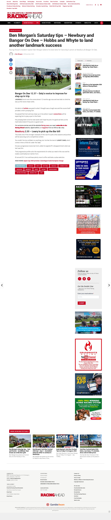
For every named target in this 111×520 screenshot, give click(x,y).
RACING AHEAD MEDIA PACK (47, 481)
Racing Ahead (53, 169)
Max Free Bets (54, 1)
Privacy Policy (77, 475)
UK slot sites (77, 485)
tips (41, 173)
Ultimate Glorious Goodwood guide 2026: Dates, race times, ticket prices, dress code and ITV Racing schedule (91, 91)
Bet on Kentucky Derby (74, 4)
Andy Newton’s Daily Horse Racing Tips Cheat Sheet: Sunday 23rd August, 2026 (90, 66)
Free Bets (46, 1)
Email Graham (43, 479)
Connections (64, 166)
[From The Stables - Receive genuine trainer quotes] (88, 249)
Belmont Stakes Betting (28, 6)
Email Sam (9, 492)
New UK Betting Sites (12, 4)
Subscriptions (68, 22)
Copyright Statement (79, 481)
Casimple (62, 1)
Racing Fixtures (46, 22)
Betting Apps (31, 1)
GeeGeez (76, 496)
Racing (43, 125)
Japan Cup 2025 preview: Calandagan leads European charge (43, 161)
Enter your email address (85, 293)
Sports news (77, 500)
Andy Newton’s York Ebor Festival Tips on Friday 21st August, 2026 (66, 450)
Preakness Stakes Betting (13, 6)
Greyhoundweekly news (79, 488)
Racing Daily (77, 492)
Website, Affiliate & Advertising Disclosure (84, 479)
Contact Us (76, 473)
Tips (37, 22)
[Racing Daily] (88, 196)
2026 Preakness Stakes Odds (42, 4)
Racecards (39, 1)
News (9, 22)
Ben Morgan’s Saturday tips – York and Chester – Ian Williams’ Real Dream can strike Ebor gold (19, 451)
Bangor (31, 166)
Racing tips (33, 173)
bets (38, 166)
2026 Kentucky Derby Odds (27, 4)
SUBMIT (81, 303)
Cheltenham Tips (70, 1)
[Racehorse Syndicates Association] (88, 224)
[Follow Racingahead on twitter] (98, 5)
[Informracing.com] (88, 156)
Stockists (78, 22)
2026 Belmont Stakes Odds (59, 4)
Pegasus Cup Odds (67, 6)
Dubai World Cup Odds (55, 6)
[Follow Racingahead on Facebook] (95, 5)
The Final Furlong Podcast (80, 494)
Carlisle (25, 108)
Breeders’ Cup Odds (12, 8)
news (47, 125)
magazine (45, 127)
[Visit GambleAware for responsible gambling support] (57, 505)
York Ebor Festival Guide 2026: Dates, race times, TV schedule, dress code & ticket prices (92, 110)
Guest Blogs (23, 1)
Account (9, 1)
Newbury (19, 131)
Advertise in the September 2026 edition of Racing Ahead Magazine (92, 85)
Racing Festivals (28, 22)
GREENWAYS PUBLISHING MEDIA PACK (49, 483)
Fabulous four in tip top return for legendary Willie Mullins (91, 75)
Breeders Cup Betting (42, 6)
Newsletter (87, 22)
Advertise (15, 1)
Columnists (17, 22)
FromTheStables (78, 498)
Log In (96, 22)
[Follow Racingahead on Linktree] (101, 5)
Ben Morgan (19, 54)
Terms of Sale (77, 477)
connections (57, 114)
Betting (45, 166)
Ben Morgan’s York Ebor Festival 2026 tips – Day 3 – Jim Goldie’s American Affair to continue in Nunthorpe (42, 451)
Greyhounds (57, 22)
